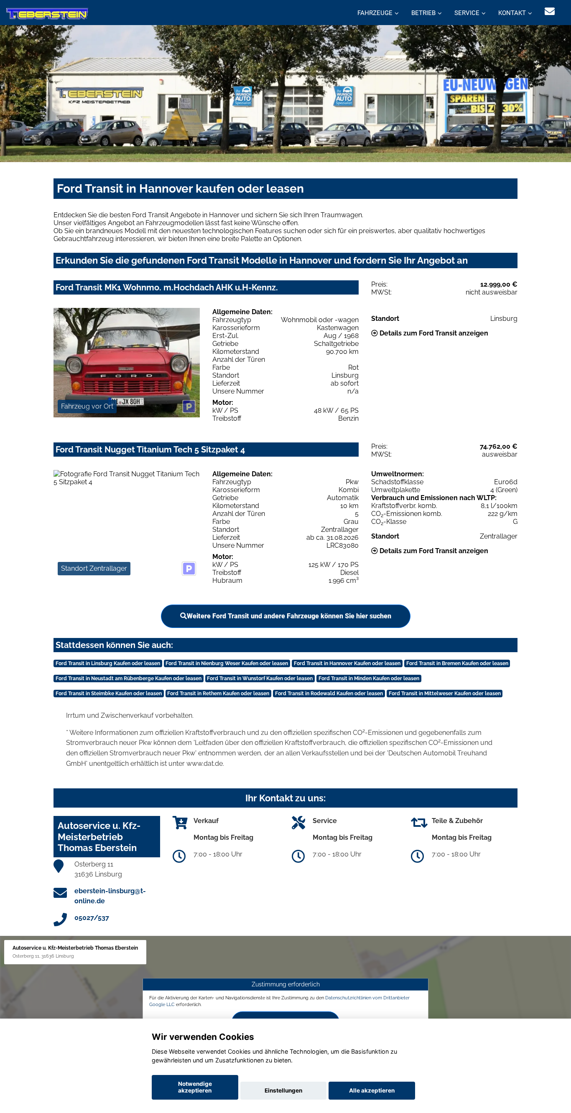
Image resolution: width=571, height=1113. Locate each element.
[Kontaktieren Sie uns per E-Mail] (550, 11)
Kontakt (512, 13)
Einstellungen (283, 1090)
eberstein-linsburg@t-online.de (110, 896)
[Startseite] (47, 13)
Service (466, 13)
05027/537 (91, 918)
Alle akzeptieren (372, 1090)
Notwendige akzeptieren (195, 1087)
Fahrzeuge (375, 13)
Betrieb (423, 13)
